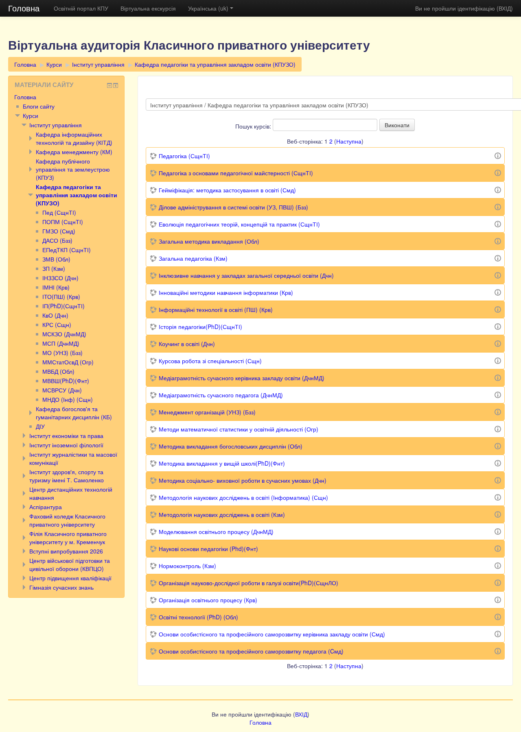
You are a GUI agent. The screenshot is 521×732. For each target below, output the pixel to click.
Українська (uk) (208, 8)
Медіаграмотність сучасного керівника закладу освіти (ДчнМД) (241, 378)
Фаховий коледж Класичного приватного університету (67, 520)
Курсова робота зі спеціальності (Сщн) (210, 361)
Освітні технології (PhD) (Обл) (198, 617)
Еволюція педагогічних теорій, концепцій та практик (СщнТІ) (239, 224)
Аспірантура (45, 507)
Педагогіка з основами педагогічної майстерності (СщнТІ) (236, 173)
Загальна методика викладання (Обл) (209, 241)
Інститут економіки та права (66, 435)
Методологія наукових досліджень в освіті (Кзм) (222, 514)
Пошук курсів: (254, 126)
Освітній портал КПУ (81, 8)
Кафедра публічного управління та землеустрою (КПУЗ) (73, 169)
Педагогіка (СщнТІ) (184, 156)
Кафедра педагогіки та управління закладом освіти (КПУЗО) (215, 64)
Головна (23, 8)
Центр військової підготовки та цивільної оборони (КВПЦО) (69, 564)
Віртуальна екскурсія (148, 8)
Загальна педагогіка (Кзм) (193, 258)
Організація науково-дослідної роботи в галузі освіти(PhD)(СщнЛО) (248, 583)
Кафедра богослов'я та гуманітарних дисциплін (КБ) (74, 413)
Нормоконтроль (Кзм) (187, 566)
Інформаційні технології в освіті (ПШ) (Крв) (216, 309)
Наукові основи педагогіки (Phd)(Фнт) (208, 549)
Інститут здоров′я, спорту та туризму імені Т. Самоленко (66, 476)
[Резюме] (497, 155)
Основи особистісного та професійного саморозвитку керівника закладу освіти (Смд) (272, 634)
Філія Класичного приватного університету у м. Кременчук (68, 537)
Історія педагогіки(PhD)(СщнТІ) (200, 326)
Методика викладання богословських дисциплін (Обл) (230, 446)
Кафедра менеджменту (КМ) (74, 152)
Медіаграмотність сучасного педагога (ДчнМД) (221, 395)
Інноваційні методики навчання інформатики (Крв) (226, 292)
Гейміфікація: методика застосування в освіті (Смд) (227, 190)
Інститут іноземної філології (66, 445)
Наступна (348, 141)
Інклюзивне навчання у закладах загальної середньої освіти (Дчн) (246, 275)
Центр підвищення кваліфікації (70, 578)
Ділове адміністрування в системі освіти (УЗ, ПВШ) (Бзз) (233, 207)
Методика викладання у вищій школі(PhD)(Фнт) (222, 463)
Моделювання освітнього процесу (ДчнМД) (216, 531)
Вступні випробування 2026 (66, 551)
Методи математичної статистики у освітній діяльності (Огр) (238, 429)
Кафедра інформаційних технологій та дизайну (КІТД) (74, 138)
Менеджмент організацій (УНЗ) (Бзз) (207, 412)
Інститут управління (98, 64)
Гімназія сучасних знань (61, 587)
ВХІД (505, 8)
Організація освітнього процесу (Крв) (208, 600)
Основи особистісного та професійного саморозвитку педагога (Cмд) (251, 651)
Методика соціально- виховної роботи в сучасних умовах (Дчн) (242, 480)
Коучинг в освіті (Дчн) (187, 344)
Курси (54, 64)
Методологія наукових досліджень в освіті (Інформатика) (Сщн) (243, 497)
